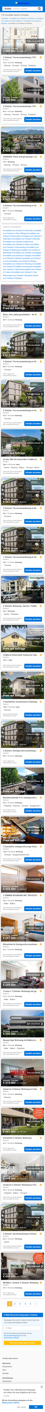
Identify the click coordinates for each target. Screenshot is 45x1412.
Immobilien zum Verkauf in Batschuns (18, 242)
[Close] (42, 1387)
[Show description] (41, 57)
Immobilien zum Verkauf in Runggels (26, 253)
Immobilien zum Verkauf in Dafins (16, 244)
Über (4, 1370)
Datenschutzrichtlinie (11, 1338)
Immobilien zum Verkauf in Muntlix (26, 239)
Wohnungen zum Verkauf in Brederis (17, 275)
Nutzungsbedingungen (12, 1335)
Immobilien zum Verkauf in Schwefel (17, 231)
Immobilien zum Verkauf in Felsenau (17, 264)
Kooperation (7, 1367)
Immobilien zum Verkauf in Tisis (24, 272)
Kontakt (5, 1373)
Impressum (7, 1381)
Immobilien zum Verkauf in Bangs (23, 261)
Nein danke (21, 1407)
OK (36, 1407)
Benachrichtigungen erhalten (22, 1343)
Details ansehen (33, 70)
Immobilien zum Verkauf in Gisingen (17, 256)
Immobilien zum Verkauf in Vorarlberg (22, 18)
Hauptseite (4, 18)
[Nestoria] (23, 3)
